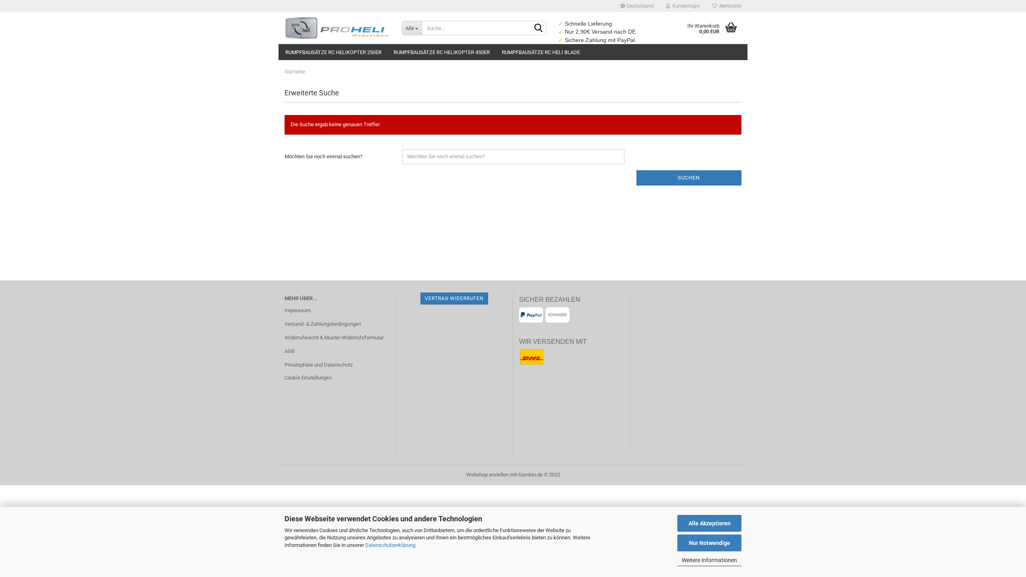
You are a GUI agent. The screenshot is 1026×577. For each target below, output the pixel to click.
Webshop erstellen (487, 475)
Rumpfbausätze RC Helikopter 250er (333, 52)
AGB (290, 351)
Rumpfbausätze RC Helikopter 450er (442, 52)
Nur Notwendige (709, 543)
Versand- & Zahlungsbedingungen (323, 324)
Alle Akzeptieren (710, 523)
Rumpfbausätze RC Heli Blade (541, 52)
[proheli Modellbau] (337, 28)
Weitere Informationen (709, 560)
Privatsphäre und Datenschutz (319, 365)
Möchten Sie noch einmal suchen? (323, 156)
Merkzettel (729, 6)
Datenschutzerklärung (390, 545)
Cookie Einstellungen (308, 378)
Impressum (298, 310)
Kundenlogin (685, 6)
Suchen (689, 178)
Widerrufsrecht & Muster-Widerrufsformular (334, 338)
